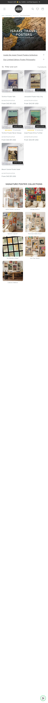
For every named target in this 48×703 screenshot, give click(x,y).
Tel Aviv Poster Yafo (8, 96)
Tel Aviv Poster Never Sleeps (12, 133)
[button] (4, 9)
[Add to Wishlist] (21, 72)
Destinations (9, 15)
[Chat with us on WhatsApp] (43, 698)
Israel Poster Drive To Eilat (33, 133)
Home (3, 15)
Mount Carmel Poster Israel (11, 169)
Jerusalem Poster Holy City (33, 96)
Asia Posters (16, 15)
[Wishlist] (37, 9)
